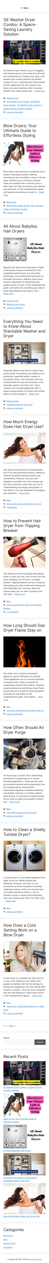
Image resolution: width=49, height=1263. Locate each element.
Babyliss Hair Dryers (15, 304)
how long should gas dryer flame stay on (25, 710)
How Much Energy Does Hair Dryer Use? (23, 424)
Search (6, 1038)
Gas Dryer (8, 1247)
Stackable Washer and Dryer (19, 405)
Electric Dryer (12, 98)
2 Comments (12, 612)
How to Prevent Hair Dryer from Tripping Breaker (22, 525)
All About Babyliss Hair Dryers (20, 228)
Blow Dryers (11, 206)
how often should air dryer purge (21, 812)
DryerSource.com (34, 1259)
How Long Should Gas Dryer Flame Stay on (24, 628)
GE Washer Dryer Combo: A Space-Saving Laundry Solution (20, 27)
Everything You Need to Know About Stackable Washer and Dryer (24, 328)
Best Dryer (11, 202)
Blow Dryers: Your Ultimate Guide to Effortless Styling (20, 130)
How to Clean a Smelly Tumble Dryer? (24, 832)
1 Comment (11, 507)
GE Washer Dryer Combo (17, 102)
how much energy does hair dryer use (23, 504)
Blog (8, 500)
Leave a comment (14, 112)
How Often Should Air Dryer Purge (23, 730)
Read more (40, 91)
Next (12, 1026)
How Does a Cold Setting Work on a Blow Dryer (20, 930)
